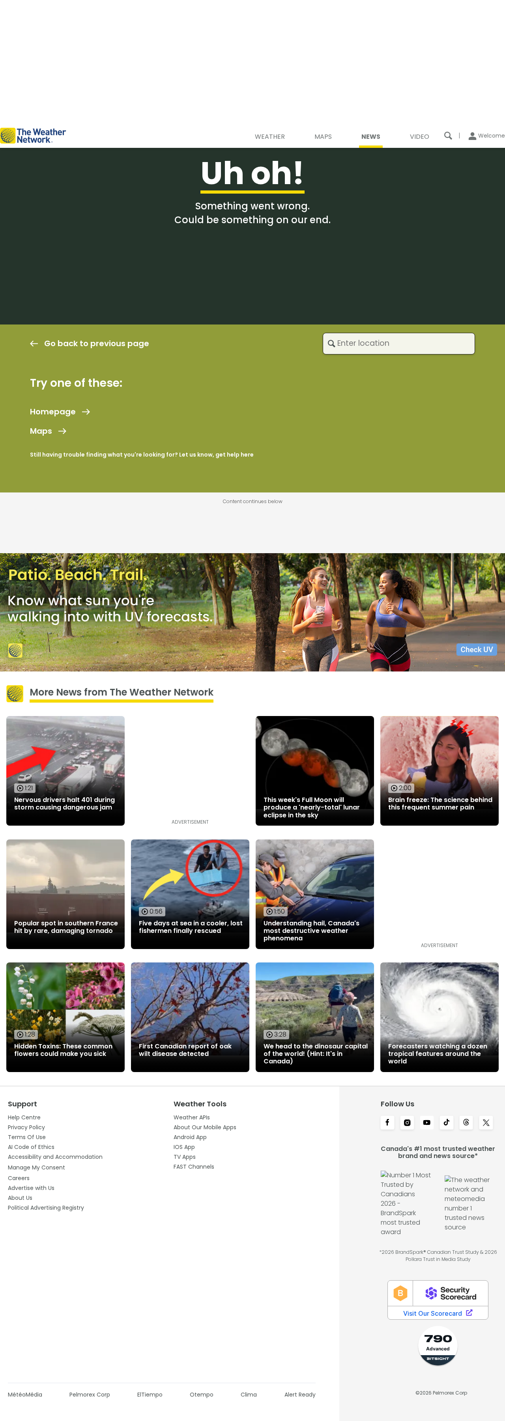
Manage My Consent (36, 1167)
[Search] (448, 136)
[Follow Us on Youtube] (427, 1123)
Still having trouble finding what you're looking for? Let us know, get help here (142, 455)
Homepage (53, 411)
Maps (41, 430)
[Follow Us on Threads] (466, 1123)
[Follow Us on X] (486, 1123)
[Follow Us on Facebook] (387, 1123)
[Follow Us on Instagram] (407, 1123)
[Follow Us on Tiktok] (446, 1123)
